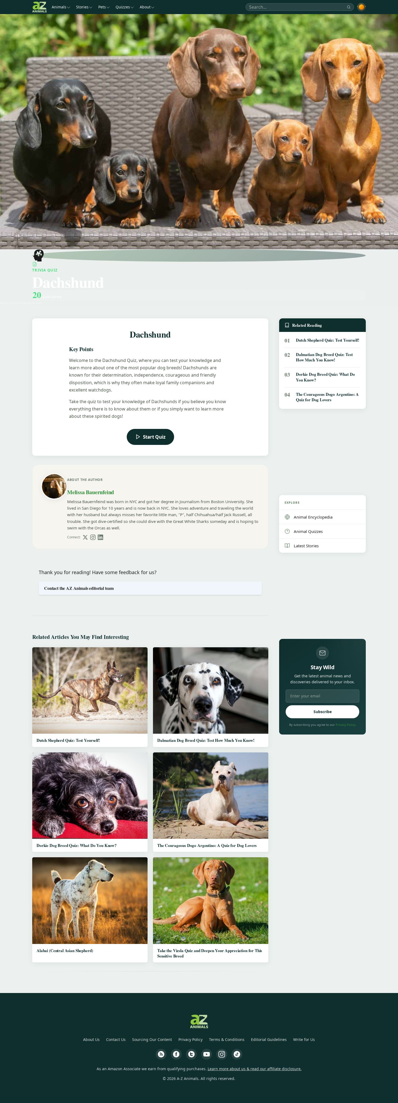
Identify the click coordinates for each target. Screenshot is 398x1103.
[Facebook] (176, 1054)
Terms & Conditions (226, 1039)
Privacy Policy (345, 725)
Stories (82, 6)
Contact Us (116, 1039)
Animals (59, 6)
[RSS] (161, 1054)
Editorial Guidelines (269, 1039)
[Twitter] (191, 1054)
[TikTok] (236, 1054)
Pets (102, 6)
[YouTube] (206, 1054)
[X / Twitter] (85, 537)
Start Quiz (154, 437)
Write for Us (304, 1039)
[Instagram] (93, 537)
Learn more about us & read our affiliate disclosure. (255, 1068)
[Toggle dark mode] (361, 7)
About (145, 6)
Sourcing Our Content (152, 1039)
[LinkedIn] (100, 537)
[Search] (348, 7)
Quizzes (123, 6)
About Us (91, 1039)
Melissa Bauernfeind (90, 492)
